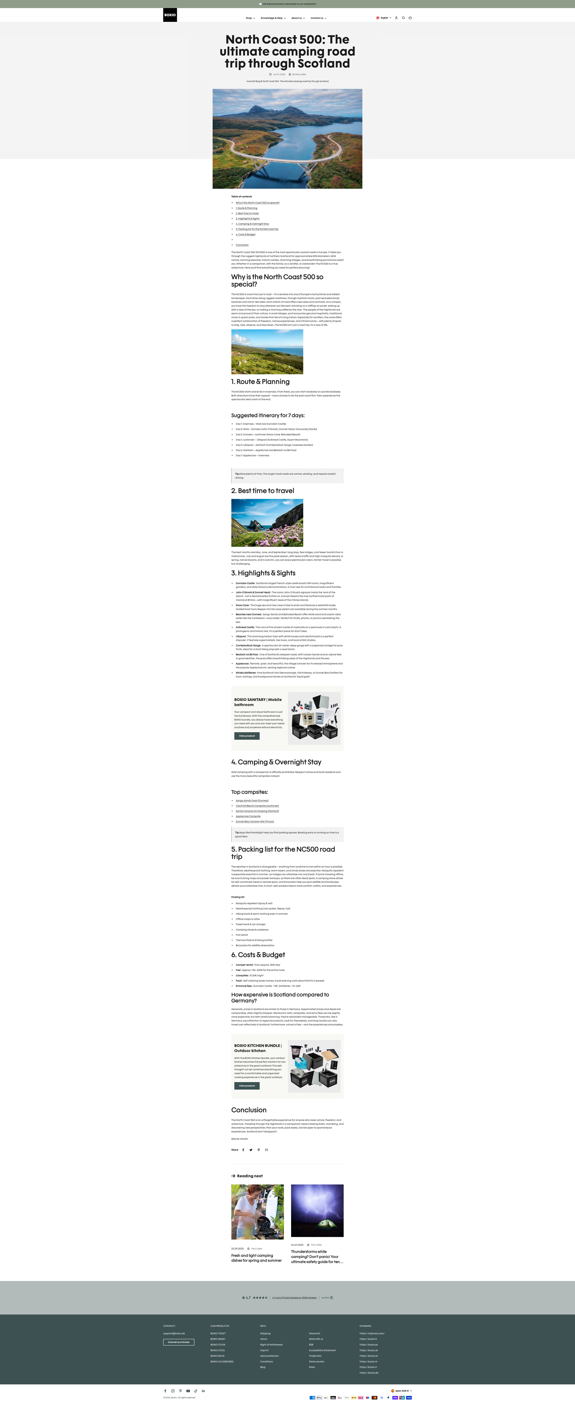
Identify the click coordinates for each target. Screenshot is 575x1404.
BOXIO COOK (218, 1344)
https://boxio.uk (369, 1350)
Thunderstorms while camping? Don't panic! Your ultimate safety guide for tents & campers (317, 1256)
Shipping (265, 1333)
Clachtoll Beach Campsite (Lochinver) (257, 805)
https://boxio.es (369, 1344)
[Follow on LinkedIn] (203, 1391)
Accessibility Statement (322, 1350)
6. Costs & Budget (245, 234)
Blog (257, 81)
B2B (311, 1344)
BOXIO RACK (217, 1355)
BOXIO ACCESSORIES (222, 1361)
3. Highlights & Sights (247, 218)
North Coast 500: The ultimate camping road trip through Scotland (296, 81)
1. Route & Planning (246, 208)
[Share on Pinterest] (259, 1150)
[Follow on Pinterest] (180, 1391)
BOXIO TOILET (218, 1333)
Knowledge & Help (272, 18)
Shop (249, 18)
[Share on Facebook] (243, 1150)
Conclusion (242, 244)
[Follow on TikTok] (196, 1391)
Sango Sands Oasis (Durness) (252, 800)
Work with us (316, 1339)
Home (250, 81)
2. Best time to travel (247, 213)
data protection (269, 1355)
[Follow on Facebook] (165, 1391)
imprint (264, 1350)
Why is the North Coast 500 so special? (258, 202)
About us (297, 18)
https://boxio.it (368, 1367)
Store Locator (316, 1361)
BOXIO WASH (218, 1339)
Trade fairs (315, 1355)
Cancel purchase (179, 1342)
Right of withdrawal (271, 1344)
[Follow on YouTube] (188, 1391)
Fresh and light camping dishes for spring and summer (256, 1258)
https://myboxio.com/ (372, 1333)
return (263, 1339)
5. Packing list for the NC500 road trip (257, 229)
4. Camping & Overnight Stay (252, 223)
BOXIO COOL (218, 1350)
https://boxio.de (369, 1372)
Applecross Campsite (248, 816)
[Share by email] (267, 1150)
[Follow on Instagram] (173, 1391)
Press (312, 1367)
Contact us (317, 18)
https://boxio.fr (368, 1339)
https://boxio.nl (368, 1361)
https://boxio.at (369, 1355)
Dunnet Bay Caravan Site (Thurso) (255, 821)
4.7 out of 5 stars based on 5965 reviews (294, 1297)
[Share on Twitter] (251, 1150)
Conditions (266, 1361)
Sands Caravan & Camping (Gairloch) (257, 811)
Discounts (314, 1333)
